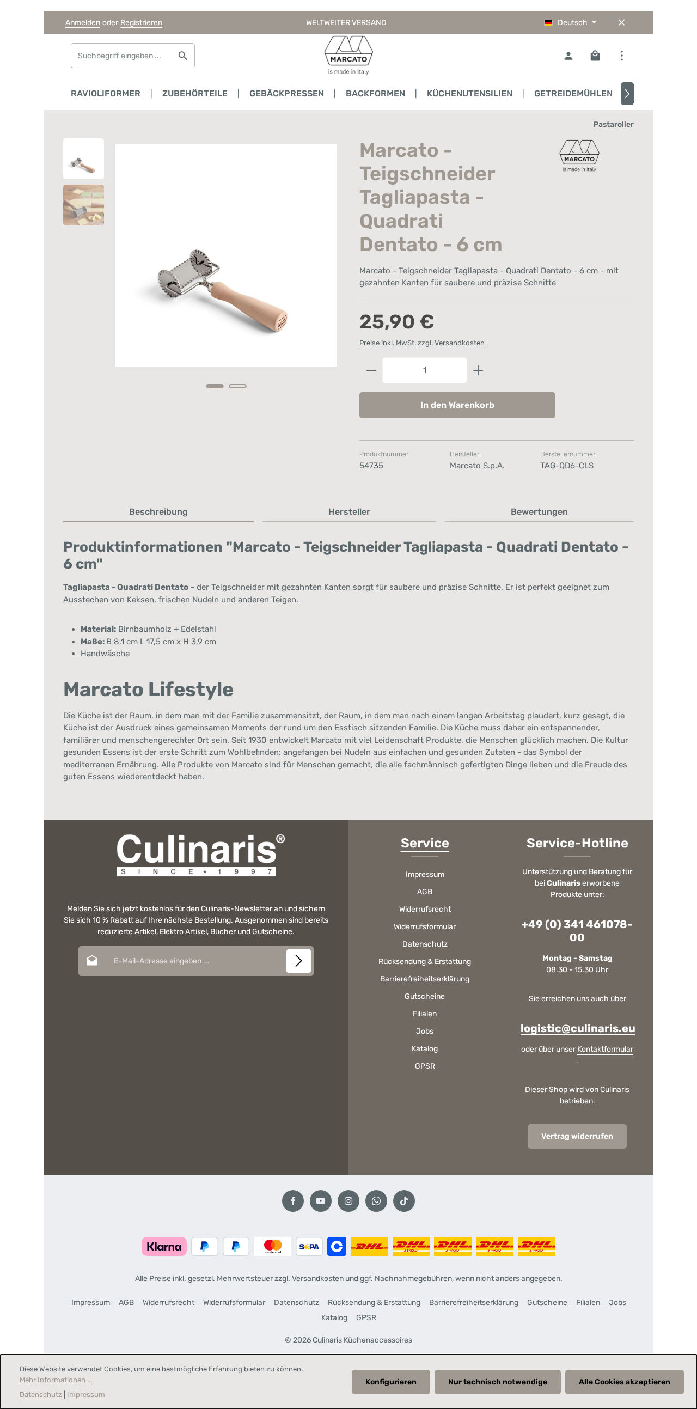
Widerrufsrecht (425, 909)
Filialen (425, 1013)
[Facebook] (293, 1201)
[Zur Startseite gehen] (348, 55)
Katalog (425, 1048)
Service (425, 843)
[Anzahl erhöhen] (478, 370)
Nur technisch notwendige (497, 1382)
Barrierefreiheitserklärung (424, 979)
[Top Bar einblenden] (621, 56)
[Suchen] (183, 55)
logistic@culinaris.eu (578, 1028)
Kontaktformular (605, 1049)
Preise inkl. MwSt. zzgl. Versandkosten (422, 343)
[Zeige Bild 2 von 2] (237, 386)
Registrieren (141, 22)
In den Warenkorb (457, 405)
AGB (424, 891)
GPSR (425, 1066)
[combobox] (121, 55)
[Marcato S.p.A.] (579, 156)
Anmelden (82, 22)
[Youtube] (321, 1201)
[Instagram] (348, 1201)
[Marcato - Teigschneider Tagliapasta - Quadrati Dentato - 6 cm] (226, 255)
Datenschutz (425, 944)
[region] (200, 278)
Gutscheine (425, 996)
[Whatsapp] (376, 1201)
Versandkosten (318, 1278)
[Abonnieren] (298, 961)
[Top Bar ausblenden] (621, 23)
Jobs (424, 1031)
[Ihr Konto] (568, 56)
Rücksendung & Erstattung (424, 961)
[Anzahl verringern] (371, 370)
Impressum (425, 874)
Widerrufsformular (425, 926)
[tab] (158, 512)
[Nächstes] (627, 93)
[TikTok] (404, 1201)
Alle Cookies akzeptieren (624, 1382)
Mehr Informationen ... (56, 1380)
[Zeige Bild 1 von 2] (214, 386)
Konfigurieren (391, 1382)
